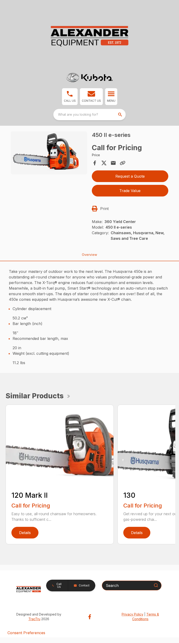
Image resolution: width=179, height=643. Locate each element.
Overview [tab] (89, 255)
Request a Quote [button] (130, 176)
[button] (70, 96)
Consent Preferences (26, 632)
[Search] (156, 585)
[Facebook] (90, 617)
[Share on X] (104, 163)
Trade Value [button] (130, 190)
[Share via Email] (113, 163)
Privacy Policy (132, 614)
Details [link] (25, 532)
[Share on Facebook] (94, 163)
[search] (120, 114)
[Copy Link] (122, 163)
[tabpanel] (49, 153)
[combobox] (89, 114)
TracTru (34, 619)
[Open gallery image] (49, 153)
